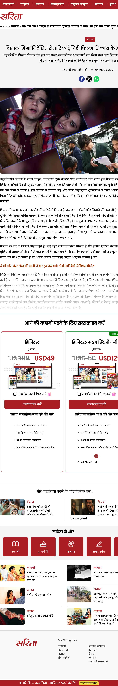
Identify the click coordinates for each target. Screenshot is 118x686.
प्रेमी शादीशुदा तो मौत (39, 595)
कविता (98, 568)
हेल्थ (91, 654)
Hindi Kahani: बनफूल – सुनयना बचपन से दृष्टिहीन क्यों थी (42, 576)
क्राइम (30, 590)
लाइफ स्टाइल (79, 4)
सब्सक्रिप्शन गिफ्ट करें (31, 394)
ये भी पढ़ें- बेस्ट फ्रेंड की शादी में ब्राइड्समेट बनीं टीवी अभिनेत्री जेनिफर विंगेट (47, 266)
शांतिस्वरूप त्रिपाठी (76, 70)
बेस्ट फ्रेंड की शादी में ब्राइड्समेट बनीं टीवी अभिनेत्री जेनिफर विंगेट (40, 510)
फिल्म (99, 4)
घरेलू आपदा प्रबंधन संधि (40, 616)
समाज (40, 4)
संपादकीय (57, 4)
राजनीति (8, 4)
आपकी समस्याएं (98, 661)
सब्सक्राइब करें (32, 404)
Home (4, 26)
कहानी (24, 4)
